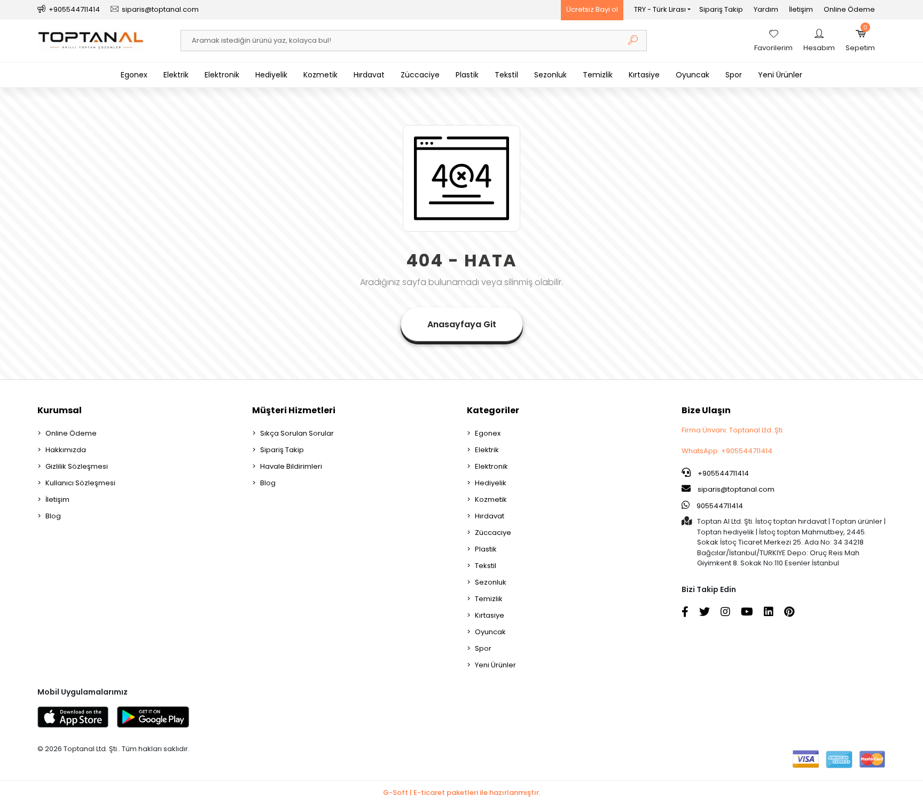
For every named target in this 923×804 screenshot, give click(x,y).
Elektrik (176, 74)
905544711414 (719, 506)
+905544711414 (722, 473)
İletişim (801, 9)
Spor (733, 74)
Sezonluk (550, 74)
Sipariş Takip (721, 9)
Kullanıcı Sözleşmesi (80, 483)
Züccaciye (420, 74)
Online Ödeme (849, 9)
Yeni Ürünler (780, 74)
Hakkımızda (65, 450)
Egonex (134, 74)
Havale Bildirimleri (291, 466)
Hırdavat (369, 74)
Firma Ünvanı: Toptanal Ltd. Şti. (733, 430)
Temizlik (598, 74)
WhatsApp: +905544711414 (727, 451)
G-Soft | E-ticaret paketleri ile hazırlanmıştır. (462, 792)
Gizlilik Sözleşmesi (76, 466)
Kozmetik (320, 74)
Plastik (467, 74)
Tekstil (506, 74)
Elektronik (222, 74)
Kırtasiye (644, 74)
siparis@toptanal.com (736, 489)
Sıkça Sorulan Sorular (297, 433)
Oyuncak (692, 74)
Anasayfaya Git (461, 324)
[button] (860, 40)
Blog (53, 516)
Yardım (766, 9)
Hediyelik (271, 74)
